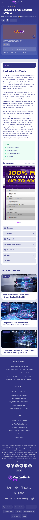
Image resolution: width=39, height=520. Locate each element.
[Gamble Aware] (17, 498)
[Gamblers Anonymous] (16, 488)
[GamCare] (26, 488)
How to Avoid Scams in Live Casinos (19, 373)
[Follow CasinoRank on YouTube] (21, 466)
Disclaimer (19, 434)
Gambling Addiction (19, 405)
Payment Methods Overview (19, 402)
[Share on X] (3, 20)
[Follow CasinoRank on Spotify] (25, 466)
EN (18, 470)
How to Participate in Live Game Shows (19, 379)
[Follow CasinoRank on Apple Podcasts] (30, 466)
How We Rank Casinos (19, 427)
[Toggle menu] (2, 2)
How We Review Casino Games (19, 431)
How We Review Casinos (19, 424)
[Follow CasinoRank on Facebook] (8, 466)
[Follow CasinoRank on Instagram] (12, 466)
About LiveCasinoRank (19, 421)
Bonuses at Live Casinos (19, 395)
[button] (19, 65)
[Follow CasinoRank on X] (17, 466)
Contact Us (19, 437)
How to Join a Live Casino (19, 366)
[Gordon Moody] (19, 493)
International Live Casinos (19, 408)
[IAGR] (9, 488)
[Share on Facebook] (7, 20)
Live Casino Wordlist (19, 392)
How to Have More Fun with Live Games (19, 370)
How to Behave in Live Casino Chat (19, 376)
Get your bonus (19, 49)
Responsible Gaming (19, 398)
